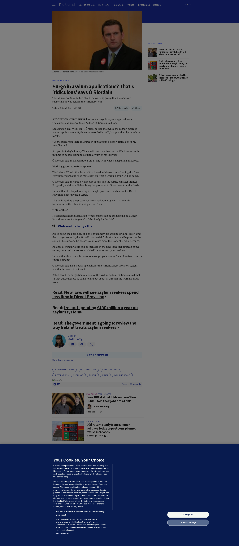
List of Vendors (62, 533)
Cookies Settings (188, 522)
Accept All (188, 514)
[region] (119, 495)
